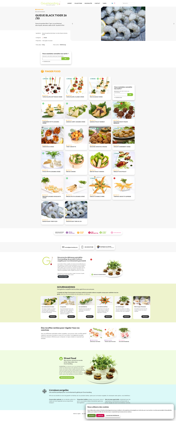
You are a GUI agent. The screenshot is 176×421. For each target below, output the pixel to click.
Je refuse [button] (100, 415)
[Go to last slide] (73, 24)
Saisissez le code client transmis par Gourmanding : (53, 56)
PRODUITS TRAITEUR (59, 233)
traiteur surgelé (72, 273)
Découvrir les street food (67, 377)
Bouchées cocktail (69, 274)
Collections (78, 3)
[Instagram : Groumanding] (114, 3)
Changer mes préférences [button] (112, 415)
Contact (97, 3)
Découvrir (52, 316)
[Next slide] (174, 24)
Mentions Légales (77, 413)
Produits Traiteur (61, 274)
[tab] (122, 39)
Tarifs (104, 3)
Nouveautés (88, 3)
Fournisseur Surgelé (80, 273)
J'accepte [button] (91, 415)
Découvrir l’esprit (63, 276)
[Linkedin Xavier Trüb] (112, 3)
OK (65, 58)
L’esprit (69, 3)
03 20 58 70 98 (89, 247)
